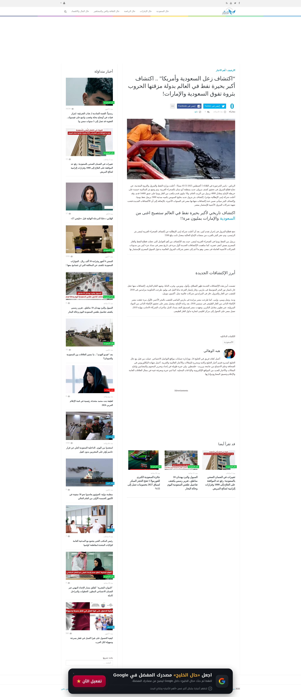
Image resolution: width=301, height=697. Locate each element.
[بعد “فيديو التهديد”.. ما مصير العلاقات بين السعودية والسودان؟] (89, 332)
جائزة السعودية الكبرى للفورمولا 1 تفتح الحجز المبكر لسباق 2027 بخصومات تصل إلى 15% (144, 483)
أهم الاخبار (220, 70)
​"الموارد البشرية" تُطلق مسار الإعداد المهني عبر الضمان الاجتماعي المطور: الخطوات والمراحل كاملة (91, 592)
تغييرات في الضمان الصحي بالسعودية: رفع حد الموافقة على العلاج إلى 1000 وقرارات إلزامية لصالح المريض (220, 483)
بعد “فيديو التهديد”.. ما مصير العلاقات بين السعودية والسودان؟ (90, 356)
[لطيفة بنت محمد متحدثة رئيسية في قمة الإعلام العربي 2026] (89, 379)
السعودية (227, 218)
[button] (62, 3)
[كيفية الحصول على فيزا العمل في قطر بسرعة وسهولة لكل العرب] (89, 616)
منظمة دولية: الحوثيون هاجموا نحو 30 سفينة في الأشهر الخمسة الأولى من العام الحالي (91, 496)
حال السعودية (162, 11)
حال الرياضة (129, 11)
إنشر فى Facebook (186, 106)
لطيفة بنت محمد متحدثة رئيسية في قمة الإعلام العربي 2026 (91, 403)
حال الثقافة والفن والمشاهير (106, 11)
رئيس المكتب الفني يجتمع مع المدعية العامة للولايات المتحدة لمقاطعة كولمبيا (93, 543)
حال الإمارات (146, 11)
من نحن (65, 689)
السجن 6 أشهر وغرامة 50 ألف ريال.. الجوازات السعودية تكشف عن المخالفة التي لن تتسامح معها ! (89, 263)
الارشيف (231, 70)
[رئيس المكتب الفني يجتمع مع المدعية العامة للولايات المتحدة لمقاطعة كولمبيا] (89, 519)
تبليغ (196, 112)
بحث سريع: (108, 658)
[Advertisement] (150, 40)
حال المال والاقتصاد (80, 11)
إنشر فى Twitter (212, 106)
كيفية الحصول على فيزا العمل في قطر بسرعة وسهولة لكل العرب (91, 640)
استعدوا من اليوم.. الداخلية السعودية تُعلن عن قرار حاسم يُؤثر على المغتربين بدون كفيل (89, 450)
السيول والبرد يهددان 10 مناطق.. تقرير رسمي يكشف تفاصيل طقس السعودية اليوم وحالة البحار (182, 483)
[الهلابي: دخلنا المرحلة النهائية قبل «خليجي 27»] (89, 196)
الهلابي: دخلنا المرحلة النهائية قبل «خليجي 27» (92, 218)
